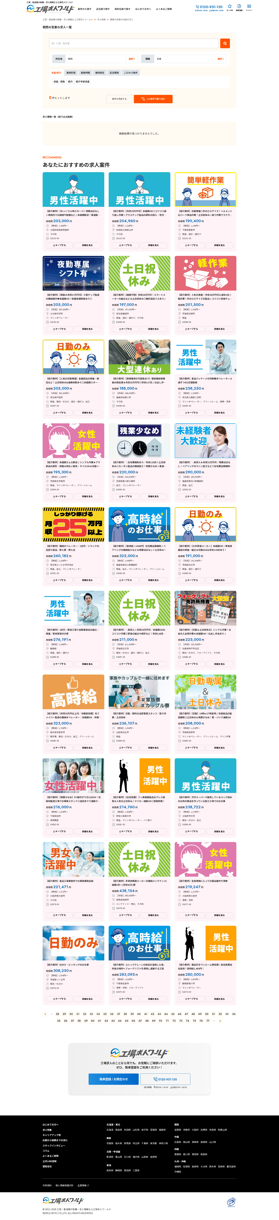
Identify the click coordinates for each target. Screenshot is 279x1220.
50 (206, 1014)
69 (153, 1021)
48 (193, 1014)
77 (208, 1021)
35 (105, 1014)
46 (179, 1014)
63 (113, 1021)
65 (126, 1021)
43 (159, 1014)
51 (213, 1014)
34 (98, 1014)
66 (133, 1021)
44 (166, 1014)
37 (118, 1014)
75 (194, 1021)
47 (186, 1014)
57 (72, 1021)
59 (86, 1021)
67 (140, 1021)
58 (79, 1021)
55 (58, 1021)
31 (77, 1014)
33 (91, 1014)
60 (92, 1021)
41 (145, 1014)
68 (147, 1021)
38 (125, 1014)
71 (167, 1021)
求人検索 (101, 19)
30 (71, 1014)
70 (160, 1021)
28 (57, 1014)
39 (132, 1014)
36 (112, 1014)
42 (152, 1014)
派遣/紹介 (56, 72)
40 (139, 1014)
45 (173, 1014)
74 (187, 1021)
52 (220, 1014)
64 (120, 1021)
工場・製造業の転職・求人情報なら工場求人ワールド (68, 19)
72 (174, 1021)
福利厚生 (99, 72)
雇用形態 (71, 72)
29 (64, 1014)
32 (84, 1014)
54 (234, 1014)
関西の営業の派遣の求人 (121, 19)
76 (201, 1021)
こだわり (131, 72)
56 (65, 1021)
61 (99, 1021)
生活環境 (114, 72)
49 (200, 1014)
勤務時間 (85, 72)
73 (180, 1021)
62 (106, 1021)
